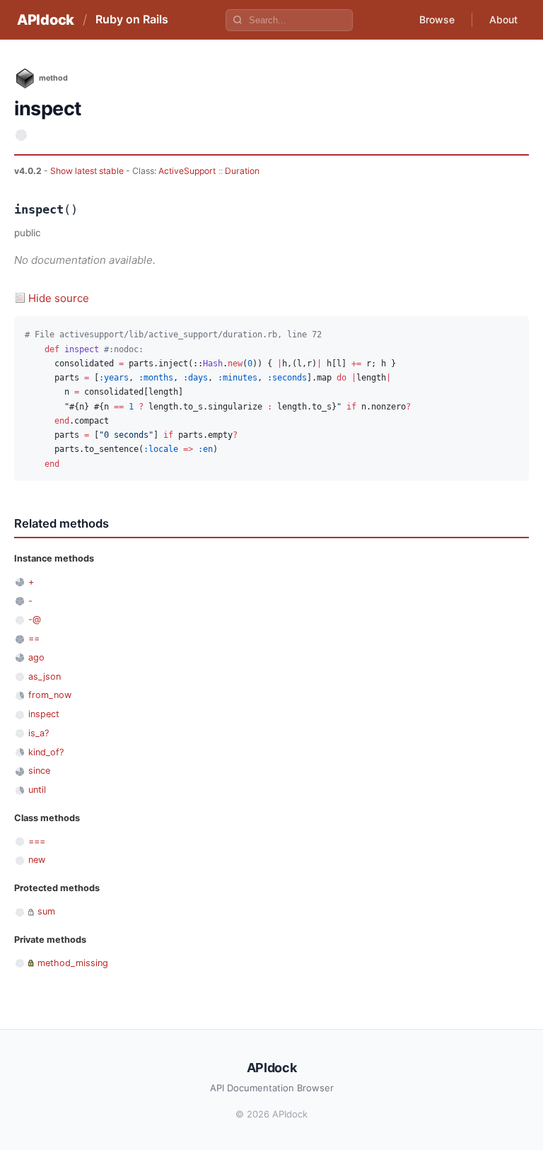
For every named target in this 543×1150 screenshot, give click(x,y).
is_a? (38, 733)
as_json (44, 676)
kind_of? (46, 752)
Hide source (58, 298)
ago (36, 657)
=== (36, 841)
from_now (49, 695)
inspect (43, 714)
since (39, 770)
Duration (242, 170)
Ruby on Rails (131, 19)
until (37, 789)
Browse (437, 19)
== (34, 638)
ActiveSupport (187, 170)
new (36, 859)
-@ (34, 619)
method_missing (72, 963)
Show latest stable (88, 170)
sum (46, 911)
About (503, 19)
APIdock (45, 19)
